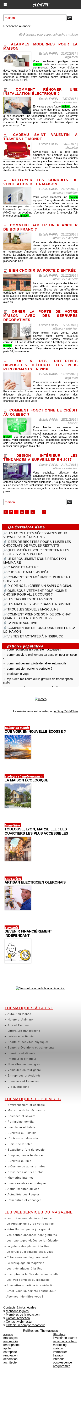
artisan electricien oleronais (35, 882)
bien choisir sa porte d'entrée (42, 270)
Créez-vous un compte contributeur (31, 1291)
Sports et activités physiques (28, 1042)
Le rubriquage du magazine (25, 1263)
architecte (10, 1362)
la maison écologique (26, 780)
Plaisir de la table (19, 1144)
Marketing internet (20, 1177)
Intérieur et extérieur (21, 1058)
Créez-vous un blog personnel (27, 1257)
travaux (58, 1355)
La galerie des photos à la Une (27, 1246)
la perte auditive (22, 623)
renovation (10, 1355)
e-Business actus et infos (25, 1172)
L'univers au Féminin (22, 1132)
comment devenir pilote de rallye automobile (36, 660)
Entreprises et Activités (24, 1075)
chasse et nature (23, 567)
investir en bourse (65, 1337)
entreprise (10, 1352)
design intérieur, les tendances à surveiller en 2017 (40, 458)
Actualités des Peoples (23, 1194)
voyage (8, 1334)
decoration (10, 1359)
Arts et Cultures (18, 1025)
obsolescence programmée (62, 1364)
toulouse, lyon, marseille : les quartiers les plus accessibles (36, 831)
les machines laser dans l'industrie (39, 604)
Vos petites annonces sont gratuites (31, 1235)
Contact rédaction (18, 1318)
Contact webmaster (19, 1321)
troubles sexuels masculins (33, 609)
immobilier (60, 1352)
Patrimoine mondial (20, 1121)
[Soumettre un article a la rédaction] (40, 988)
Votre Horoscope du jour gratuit (28, 1229)
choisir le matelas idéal (28, 572)
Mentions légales (17, 1311)
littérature (59, 1334)
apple (7, 1348)
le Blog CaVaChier (66, 711)
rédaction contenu (65, 1341)
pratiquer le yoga (18, 671)
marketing (59, 1344)
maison (58, 1348)
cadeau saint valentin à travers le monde (40, 137)
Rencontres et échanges (24, 1200)
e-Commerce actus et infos (26, 1166)
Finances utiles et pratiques (27, 1183)
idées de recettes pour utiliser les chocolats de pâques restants (37, 543)
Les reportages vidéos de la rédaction (32, 1240)
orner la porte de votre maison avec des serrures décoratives (40, 316)
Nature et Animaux (20, 1019)
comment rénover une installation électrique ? (40, 92)
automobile (10, 1341)
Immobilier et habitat (22, 1127)
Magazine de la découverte (26, 1110)
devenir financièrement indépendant (28, 933)
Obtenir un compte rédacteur (25, 1325)
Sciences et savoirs (21, 1116)
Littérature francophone (23, 1030)
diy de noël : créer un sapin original (39, 585)
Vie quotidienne (18, 1086)
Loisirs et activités (20, 1036)
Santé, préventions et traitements (31, 1047)
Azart (40, 4)
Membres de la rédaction (22, 1314)
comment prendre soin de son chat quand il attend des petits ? (37, 616)
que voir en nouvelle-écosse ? (35, 732)
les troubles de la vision (29, 599)
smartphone (11, 1344)
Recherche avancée (17, 26)
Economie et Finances (23, 1081)
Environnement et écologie (26, 1104)
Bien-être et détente (21, 1053)
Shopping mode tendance (25, 1155)
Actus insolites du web (23, 1188)
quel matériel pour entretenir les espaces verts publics (36, 552)
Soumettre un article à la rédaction (30, 1285)
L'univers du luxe (19, 1160)
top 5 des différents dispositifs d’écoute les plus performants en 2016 (40, 365)
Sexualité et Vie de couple (26, 1149)
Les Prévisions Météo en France (29, 1218)
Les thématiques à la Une (24, 1268)
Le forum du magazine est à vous (29, 1251)
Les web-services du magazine (28, 1279)
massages (10, 1337)
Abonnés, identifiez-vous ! (24, 1296)
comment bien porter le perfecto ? (29, 665)
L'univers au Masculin (22, 1138)
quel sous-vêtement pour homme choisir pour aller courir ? (35, 592)
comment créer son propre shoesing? (32, 684)
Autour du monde (19, 1014)
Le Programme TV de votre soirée (30, 1223)
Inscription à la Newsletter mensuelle (32, 1274)
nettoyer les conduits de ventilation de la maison (40, 182)
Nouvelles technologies (23, 1064)
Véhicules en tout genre (24, 1070)
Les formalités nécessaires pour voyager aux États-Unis (35, 535)
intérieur (58, 1359)
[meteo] (41, 699)
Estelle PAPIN (48, 53)
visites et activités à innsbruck (35, 636)
